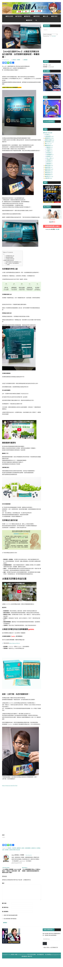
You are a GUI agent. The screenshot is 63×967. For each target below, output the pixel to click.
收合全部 (50, 132)
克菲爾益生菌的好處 (10, 258)
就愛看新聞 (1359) (49, 136)
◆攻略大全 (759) (49, 176)
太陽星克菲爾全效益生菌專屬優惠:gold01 (13, 261)
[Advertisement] (21, 798)
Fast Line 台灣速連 (37, 956)
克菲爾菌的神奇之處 (10, 255)
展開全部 (45, 132)
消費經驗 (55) (49, 160)
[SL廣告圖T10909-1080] (52, 117)
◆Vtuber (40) (48, 143)
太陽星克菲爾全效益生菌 (9, 260)
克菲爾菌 (6, 849)
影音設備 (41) (49, 152)
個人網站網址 (5, 911)
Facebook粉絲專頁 (49, 121)
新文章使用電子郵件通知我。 (10, 918)
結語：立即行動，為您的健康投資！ (12, 263)
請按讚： (8, 264)
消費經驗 (25, 59)
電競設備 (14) (49, 163)
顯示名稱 (4, 903)
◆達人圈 (45, 16)
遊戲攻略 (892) (48, 178)
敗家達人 (10, 848)
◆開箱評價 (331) (49, 145)
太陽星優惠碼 (28, 848)
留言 (3, 883)
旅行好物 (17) (49, 161)
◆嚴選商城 (29, 20)
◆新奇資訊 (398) (49, 169)
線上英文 (45, 210)
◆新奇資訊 (37, 16)
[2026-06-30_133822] (11, 943)
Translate (53, 36)
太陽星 (22, 848)
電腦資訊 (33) (49, 147)
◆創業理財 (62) (49, 167)
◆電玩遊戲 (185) (49, 165)
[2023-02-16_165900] (52, 90)
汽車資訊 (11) (49, 149)
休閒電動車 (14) (49, 154)
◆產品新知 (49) (49, 171)
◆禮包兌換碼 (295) (49, 140)
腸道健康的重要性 (9, 257)
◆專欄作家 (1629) (49, 138)
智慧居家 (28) (49, 156)
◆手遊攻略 (18, 16)
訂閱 (45, 943)
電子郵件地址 (5, 907)
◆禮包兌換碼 (9, 16)
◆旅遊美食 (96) (49, 172)
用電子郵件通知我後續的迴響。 (11, 915)
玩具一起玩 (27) (50, 158)
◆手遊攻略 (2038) (49, 141)
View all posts (28, 855)
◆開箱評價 (27, 16)
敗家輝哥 (14, 848)
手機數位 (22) (49, 151)
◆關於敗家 (54, 16)
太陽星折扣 (33, 848)
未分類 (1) (47, 134)
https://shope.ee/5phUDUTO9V (9, 785)
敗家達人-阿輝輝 (16, 59)
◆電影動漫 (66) (49, 174)
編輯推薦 (19, 848)
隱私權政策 (24, 956)
